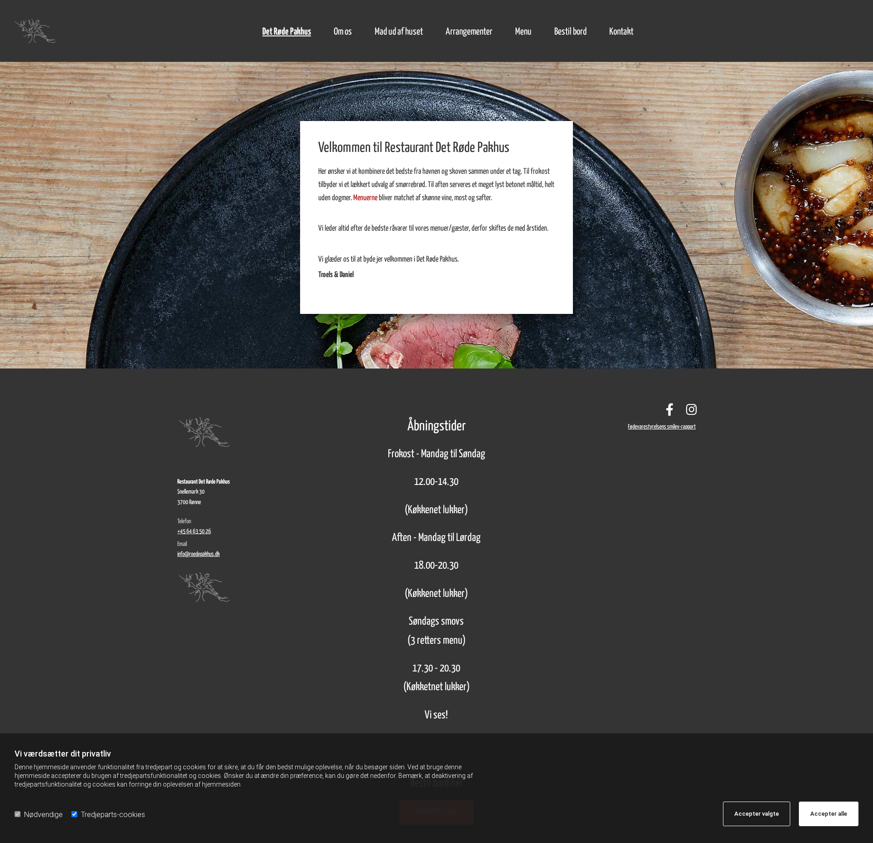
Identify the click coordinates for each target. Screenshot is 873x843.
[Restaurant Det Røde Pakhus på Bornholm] (42, 31)
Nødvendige (43, 814)
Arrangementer (469, 31)
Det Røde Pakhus (286, 31)
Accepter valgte (756, 813)
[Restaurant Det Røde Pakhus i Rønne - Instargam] (691, 409)
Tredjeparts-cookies (113, 814)
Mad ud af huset (399, 31)
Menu (523, 31)
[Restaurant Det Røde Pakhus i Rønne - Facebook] (670, 409)
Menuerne (365, 198)
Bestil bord (570, 31)
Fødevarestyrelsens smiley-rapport (662, 427)
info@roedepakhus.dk (198, 554)
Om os (343, 31)
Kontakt (621, 31)
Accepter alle (828, 813)
